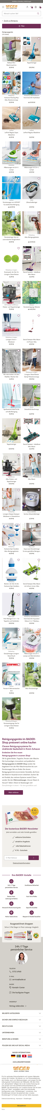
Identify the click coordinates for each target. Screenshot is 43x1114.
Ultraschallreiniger (31, 202)
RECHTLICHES (7, 1026)
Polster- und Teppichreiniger (11, 307)
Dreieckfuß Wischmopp (31, 409)
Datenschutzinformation (21, 863)
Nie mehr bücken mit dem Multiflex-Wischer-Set (11, 375)
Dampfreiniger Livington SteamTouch (11, 655)
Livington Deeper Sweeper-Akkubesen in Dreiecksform (11, 515)
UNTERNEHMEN (8, 1033)
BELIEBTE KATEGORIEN (11, 1013)
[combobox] (21, 13)
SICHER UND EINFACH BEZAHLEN (14, 1020)
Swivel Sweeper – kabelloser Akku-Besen (31, 273)
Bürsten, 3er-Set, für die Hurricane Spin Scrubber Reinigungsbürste (11, 585)
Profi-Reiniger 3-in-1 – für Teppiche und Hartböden (11, 620)
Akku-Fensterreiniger (31, 688)
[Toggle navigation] (3, 7)
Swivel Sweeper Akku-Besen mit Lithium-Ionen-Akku (31, 585)
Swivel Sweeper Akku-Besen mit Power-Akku (31, 341)
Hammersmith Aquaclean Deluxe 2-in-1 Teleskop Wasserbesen (32, 620)
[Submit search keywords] (38, 13)
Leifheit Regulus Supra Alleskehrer (11, 134)
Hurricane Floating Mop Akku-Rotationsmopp (11, 99)
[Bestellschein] (36, 7)
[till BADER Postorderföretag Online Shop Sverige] (19, 1056)
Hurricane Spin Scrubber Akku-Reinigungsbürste (11, 550)
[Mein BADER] (27, 7)
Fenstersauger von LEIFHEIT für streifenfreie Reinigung (11, 203)
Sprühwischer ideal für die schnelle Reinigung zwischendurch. (11, 410)
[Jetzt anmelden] (33, 858)
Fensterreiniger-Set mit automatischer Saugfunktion (11, 238)
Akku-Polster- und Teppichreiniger (11, 480)
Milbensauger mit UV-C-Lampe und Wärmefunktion (31, 655)
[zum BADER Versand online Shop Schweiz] (24, 1056)
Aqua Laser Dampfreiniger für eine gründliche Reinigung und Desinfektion (31, 550)
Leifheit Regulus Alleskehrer (31, 132)
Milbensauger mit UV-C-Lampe (11, 168)
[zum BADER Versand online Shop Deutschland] (13, 1056)
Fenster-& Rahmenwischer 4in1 (11, 690)
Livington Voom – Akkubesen (11, 341)
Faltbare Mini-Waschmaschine (11, 64)
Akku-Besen (31, 479)
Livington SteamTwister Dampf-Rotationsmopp (31, 375)
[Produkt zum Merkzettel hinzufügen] (18, 39)
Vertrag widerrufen (16, 1006)
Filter (23, 26)
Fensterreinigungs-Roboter (31, 307)
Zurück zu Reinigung (11, 21)
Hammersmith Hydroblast (32, 98)
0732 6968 (16, 971)
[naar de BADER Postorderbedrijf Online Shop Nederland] (30, 1056)
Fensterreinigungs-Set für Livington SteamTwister (11, 724)
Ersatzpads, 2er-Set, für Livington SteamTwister (11, 273)
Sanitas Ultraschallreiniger (32, 514)
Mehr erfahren (14, 792)
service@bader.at (19, 979)
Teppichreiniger (31, 63)
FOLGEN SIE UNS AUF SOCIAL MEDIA (16, 1045)
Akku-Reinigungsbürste (32, 237)
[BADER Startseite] (11, 7)
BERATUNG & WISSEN (10, 1039)
